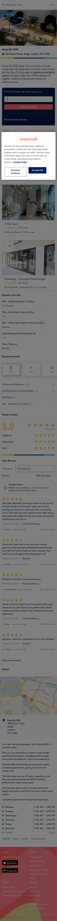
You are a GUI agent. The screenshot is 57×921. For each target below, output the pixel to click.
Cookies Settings (15, 171)
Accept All (37, 170)
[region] (28, 156)
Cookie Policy (20, 162)
